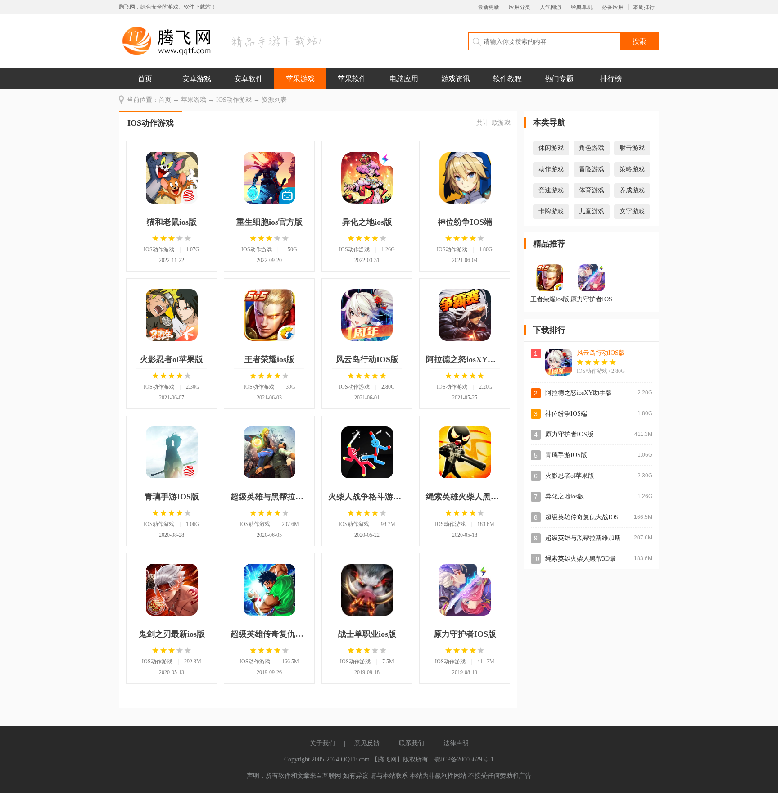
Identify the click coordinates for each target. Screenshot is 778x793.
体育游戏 (591, 190)
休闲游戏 (551, 148)
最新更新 (488, 7)
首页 (145, 78)
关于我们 (322, 743)
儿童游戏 (591, 211)
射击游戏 (632, 148)
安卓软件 (248, 78)
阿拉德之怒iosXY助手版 (578, 393)
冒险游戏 (591, 169)
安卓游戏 (196, 78)
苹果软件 (352, 78)
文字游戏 (632, 211)
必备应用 (613, 7)
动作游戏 (551, 169)
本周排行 (644, 7)
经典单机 (582, 7)
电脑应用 (403, 78)
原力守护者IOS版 (569, 434)
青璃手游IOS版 (566, 455)
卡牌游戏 (551, 211)
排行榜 (611, 78)
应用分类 (519, 7)
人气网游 (550, 7)
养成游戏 (632, 190)
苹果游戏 (300, 78)
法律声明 (456, 743)
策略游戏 (632, 169)
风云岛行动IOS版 (601, 352)
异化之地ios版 (564, 496)
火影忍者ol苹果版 (569, 475)
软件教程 (507, 78)
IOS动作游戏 (234, 99)
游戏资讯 (455, 78)
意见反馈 (367, 743)
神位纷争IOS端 (566, 413)
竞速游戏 (551, 190)
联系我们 (411, 743)
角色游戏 (591, 148)
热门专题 (559, 78)
